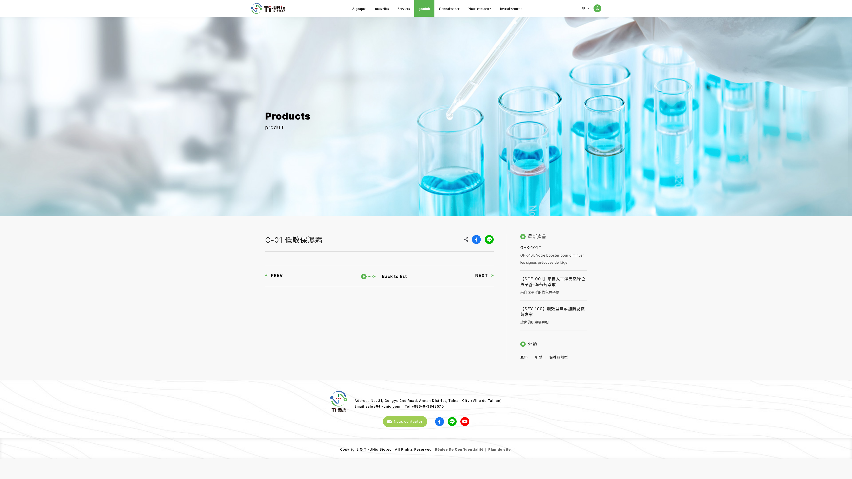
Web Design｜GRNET (511, 448)
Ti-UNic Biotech (268, 8)
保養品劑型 (558, 357)
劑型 (538, 357)
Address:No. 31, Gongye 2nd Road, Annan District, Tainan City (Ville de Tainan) (428, 401)
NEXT (481, 275)
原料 (524, 357)
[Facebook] (476, 239)
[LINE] (489, 239)
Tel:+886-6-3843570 (424, 406)
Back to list (394, 276)
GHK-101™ (530, 247)
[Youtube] (464, 421)
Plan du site (499, 449)
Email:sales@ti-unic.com (377, 406)
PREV (277, 275)
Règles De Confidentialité (459, 449)
